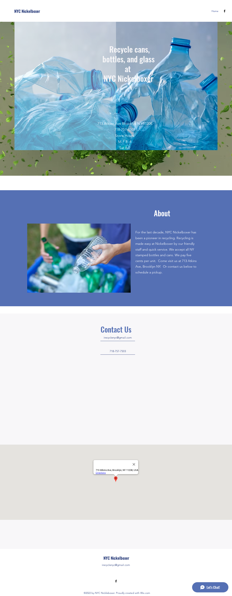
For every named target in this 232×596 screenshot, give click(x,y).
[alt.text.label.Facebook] (224, 11)
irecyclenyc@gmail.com (116, 565)
